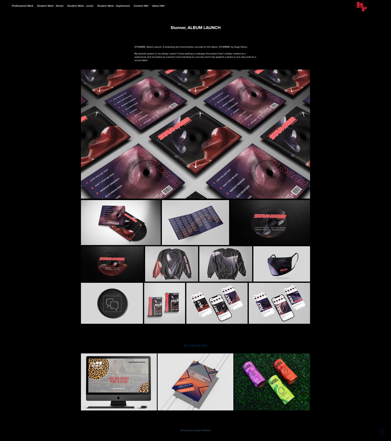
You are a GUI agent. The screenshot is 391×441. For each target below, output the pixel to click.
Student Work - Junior (80, 6)
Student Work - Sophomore (113, 6)
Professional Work (22, 6)
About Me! (158, 6)
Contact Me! (141, 6)
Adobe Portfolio (202, 430)
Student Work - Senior (50, 6)
